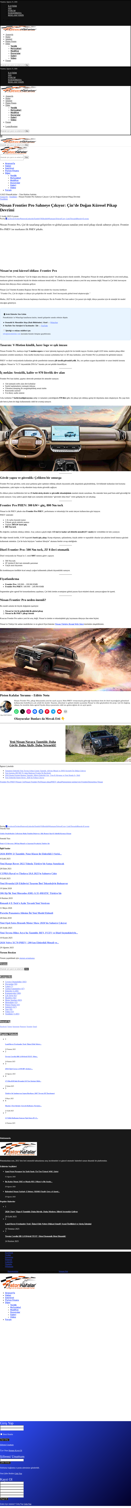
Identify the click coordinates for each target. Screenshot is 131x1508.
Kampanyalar (13, 993)
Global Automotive (14, 989)
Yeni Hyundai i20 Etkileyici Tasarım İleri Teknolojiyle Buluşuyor (34, 883)
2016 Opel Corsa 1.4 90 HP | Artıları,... (19, 1069)
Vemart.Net (63, 1271)
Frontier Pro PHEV (8, 782)
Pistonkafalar (13, 1271)
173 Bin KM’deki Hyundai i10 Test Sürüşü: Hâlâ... (23, 1081)
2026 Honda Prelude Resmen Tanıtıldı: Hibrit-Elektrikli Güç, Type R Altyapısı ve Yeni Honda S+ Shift (42, 775)
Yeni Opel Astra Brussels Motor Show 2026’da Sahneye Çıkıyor (33, 923)
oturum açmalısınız (27, 958)
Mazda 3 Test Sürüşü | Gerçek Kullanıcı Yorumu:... (23, 1106)
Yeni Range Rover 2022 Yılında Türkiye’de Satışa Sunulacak (32, 863)
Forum (8, 60)
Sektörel (9, 39)
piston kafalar (71, 782)
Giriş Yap (18, 1473)
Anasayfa (9, 34)
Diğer (8, 44)
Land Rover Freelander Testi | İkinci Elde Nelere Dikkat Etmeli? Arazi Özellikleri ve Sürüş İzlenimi (48, 1224)
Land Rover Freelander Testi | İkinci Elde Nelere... (23, 1044)
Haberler (12, 991)
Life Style (11, 995)
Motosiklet (16, 48)
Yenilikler (13, 197)
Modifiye (15, 51)
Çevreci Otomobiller (15, 982)
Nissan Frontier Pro (32, 782)
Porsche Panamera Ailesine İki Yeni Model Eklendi (26, 913)
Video (13, 58)
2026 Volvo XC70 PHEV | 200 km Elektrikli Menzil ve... (29, 942)
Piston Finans (11, 41)
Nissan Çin (20, 782)
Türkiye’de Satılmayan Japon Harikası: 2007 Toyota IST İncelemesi (30, 1093)
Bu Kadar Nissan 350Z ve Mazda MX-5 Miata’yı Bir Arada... (28, 1182)
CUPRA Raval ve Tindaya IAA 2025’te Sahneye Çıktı (28, 873)
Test (8, 1009)
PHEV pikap (56, 782)
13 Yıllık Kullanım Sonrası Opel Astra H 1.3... (21, 1118)
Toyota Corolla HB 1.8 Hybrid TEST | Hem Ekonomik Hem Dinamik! (35, 1236)
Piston (63, 782)
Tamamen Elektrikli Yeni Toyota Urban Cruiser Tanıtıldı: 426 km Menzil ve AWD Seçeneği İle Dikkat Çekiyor (45, 771)
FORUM (11, 11)
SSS (10, 8)
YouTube (44, 326)
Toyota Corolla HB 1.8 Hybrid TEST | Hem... (21, 1056)
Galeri (14, 56)
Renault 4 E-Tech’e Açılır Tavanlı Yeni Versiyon (25, 903)
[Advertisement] (45, 250)
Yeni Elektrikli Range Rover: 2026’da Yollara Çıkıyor (24, 778)
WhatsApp (54, 322)
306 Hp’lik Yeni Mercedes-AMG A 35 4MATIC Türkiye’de (30, 893)
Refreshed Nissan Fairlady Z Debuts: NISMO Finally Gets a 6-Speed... (32, 1192)
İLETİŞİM (12, 6)
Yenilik (14, 46)
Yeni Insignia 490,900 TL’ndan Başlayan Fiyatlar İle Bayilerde (28, 773)
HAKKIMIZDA (15, 13)
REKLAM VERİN (16, 15)
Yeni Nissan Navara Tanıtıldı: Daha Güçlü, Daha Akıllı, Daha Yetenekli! (32, 743)
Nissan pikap (45, 782)
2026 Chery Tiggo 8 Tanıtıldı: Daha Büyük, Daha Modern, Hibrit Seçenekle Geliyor (41, 1212)
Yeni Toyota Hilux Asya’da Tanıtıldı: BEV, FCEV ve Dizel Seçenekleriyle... (39, 932)
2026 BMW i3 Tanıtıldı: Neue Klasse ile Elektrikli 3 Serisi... (31, 853)
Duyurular (16, 53)
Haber (8, 37)
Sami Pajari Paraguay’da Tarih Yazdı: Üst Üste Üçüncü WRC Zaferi (31, 1172)
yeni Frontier (82, 782)
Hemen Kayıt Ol (15, 1450)
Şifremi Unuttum (7, 1445)
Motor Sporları (13, 1000)
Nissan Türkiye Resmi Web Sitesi (69, 624)
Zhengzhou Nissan (95, 782)
